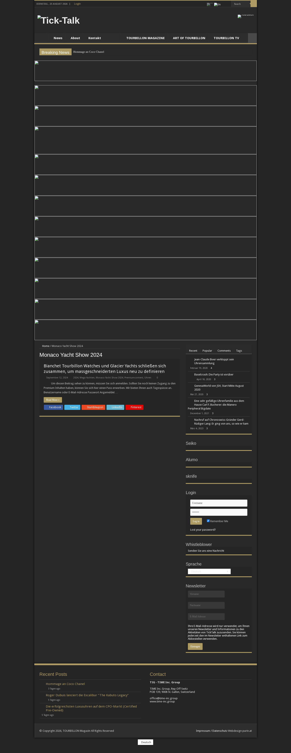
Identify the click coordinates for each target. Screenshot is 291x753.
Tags (239, 350)
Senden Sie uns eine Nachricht (206, 550)
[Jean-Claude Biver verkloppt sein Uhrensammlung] (190, 360)
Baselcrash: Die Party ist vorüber (213, 374)
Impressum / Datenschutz (211, 730)
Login (77, 3)
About (75, 38)
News (58, 38)
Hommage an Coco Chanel (88, 51)
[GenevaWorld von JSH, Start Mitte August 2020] (190, 386)
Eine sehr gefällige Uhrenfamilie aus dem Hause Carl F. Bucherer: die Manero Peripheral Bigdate (216, 404)
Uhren (147, 377)
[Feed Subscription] (179, 354)
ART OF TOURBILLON (189, 38)
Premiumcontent (133, 377)
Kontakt (94, 38)
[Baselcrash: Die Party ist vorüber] (190, 375)
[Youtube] (228, 4)
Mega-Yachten (87, 377)
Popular (207, 350)
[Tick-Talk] (58, 20)
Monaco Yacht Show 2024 (109, 377)
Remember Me (219, 521)
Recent (193, 350)
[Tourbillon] (246, 16)
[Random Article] (252, 38)
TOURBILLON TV (226, 38)
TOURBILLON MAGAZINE (145, 38)
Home (42, 37)
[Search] (254, 4)
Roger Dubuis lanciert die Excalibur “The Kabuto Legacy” (87, 695)
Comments (224, 350)
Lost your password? (203, 529)
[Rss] (224, 4)
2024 (75, 377)
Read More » (52, 399)
